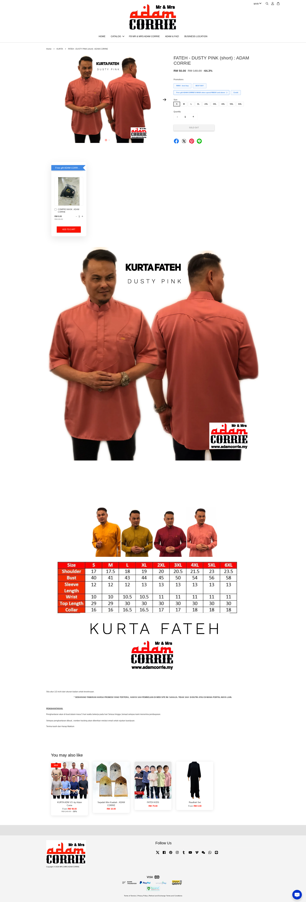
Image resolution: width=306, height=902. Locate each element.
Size (175, 100)
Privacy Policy (143, 896)
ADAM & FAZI (172, 36)
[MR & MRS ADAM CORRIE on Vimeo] (197, 854)
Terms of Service (130, 896)
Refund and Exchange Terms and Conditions (165, 896)
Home (48, 49)
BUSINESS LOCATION (195, 36)
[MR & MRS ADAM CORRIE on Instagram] (177, 854)
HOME (102, 36)
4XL (223, 104)
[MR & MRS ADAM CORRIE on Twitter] (157, 854)
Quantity (177, 112)
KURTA (60, 49)
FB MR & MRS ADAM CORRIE (144, 36)
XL (198, 104)
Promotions (178, 79)
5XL (231, 104)
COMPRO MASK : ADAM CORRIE (68, 210)
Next (164, 100)
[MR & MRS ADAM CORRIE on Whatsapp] (210, 854)
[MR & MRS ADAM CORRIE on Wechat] (203, 854)
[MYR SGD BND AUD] (257, 4)
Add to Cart (68, 229)
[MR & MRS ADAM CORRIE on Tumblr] (184, 854)
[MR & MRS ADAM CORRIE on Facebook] (164, 854)
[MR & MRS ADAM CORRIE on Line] (216, 854)
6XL (240, 104)
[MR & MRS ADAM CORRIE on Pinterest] (170, 854)
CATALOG (116, 36)
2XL (206, 104)
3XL (214, 104)
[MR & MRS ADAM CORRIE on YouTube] (190, 854)
